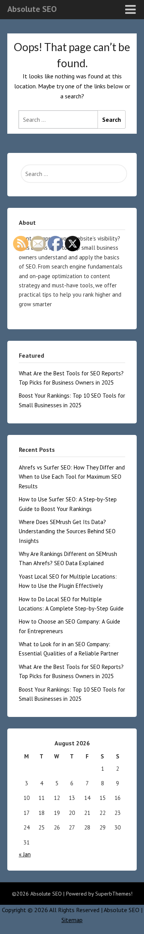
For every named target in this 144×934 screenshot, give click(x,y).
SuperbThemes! (113, 893)
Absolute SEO (32, 8)
